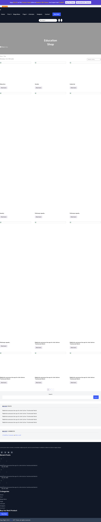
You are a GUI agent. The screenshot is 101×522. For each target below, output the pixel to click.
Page (24, 14)
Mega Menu (16, 14)
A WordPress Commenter (8, 435)
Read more (3, 87)
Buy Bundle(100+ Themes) (83, 2)
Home (3, 14)
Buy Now (56, 14)
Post (8, 14)
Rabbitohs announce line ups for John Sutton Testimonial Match (19, 410)
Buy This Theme (70, 2)
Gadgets (39, 14)
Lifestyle (31, 14)
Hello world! (18, 435)
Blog (11, 520)
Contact (47, 14)
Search (40, 20)
